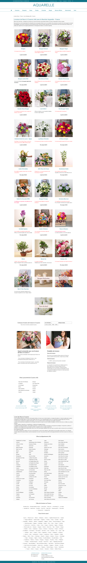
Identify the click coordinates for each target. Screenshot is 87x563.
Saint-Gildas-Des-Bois (63, 442)
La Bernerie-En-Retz (33, 459)
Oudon (45, 464)
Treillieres (60, 487)
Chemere (18, 475)
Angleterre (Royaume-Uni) (54, 517)
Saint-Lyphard (61, 452)
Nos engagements (34, 556)
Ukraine (32, 548)
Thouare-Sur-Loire (62, 485)
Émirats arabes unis (27, 527)
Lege (30, 495)
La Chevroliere (32, 470)
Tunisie (55, 547)
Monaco (56, 536)
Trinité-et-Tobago (49, 547)
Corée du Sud (27, 525)
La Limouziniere (32, 473)
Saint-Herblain (21, 388)
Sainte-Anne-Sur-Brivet (63, 475)
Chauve (17, 473)
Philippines (61, 539)
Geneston (18, 497)
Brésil (63, 521)
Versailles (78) (47, 510)
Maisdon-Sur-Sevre (48, 444)
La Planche (31, 478)
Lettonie (26, 534)
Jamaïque (26, 532)
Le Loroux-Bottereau (33, 488)
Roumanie (25, 543)
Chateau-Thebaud (20, 470)
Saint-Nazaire (61, 464)
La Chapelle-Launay (33, 466)
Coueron (33, 16)
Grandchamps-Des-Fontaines (35, 442)
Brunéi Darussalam (28, 523)
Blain (17, 452)
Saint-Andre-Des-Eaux (49, 494)
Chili (49, 523)
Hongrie (56, 528)
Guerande (31, 447)
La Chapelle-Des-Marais (34, 463)
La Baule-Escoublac (33, 457)
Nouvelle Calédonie (46, 538)
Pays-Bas (52, 539)
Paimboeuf (46, 466)
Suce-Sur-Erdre (61, 483)
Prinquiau (46, 482)
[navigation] (17, 10)
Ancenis (18, 442)
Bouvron (18, 461)
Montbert (46, 452)
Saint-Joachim (61, 449)
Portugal (40, 541)
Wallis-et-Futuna (58, 548)
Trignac (59, 488)
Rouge (45, 488)
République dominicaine (58, 541)
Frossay (17, 495)
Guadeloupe (35, 528)
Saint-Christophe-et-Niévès (42, 543)
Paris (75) (43, 508)
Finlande (57, 527)
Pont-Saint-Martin (48, 473)
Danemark (51, 525)
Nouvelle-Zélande (55, 538)
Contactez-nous (53, 1)
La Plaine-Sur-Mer (32, 476)
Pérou (56, 539)
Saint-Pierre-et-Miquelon (59, 543)
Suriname (33, 547)
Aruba (52, 519)
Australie (56, 519)
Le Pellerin (20, 383)
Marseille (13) (26, 508)
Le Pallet (30, 490)
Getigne (17, 499)
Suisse (29, 547)
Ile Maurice (61, 528)
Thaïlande (43, 547)
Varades (60, 492)
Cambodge (40, 523)
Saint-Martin (51, 543)
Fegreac (17, 494)
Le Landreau (31, 487)
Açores (24, 517)
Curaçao (46, 525)
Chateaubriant (19, 471)
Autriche (61, 519)
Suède (25, 547)
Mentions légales (44, 554)
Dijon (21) (49, 506)
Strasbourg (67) (55, 508)
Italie (63, 530)
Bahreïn (35, 521)
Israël (60, 530)
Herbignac (31, 451)
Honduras (45, 528)
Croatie (38, 525)
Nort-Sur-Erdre (47, 459)
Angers (34, 392)
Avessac (18, 445)
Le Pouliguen (31, 494)
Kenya (39, 532)
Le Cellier (31, 483)
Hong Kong (51, 528)
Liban (30, 534)
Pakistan (32, 539)
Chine (52, 523)
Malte (29, 536)
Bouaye (34, 381)
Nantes (34, 390)
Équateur (34, 527)
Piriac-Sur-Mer (47, 470)
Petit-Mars (46, 468)
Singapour (51, 545)
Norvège (40, 538)
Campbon (18, 464)
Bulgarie (34, 523)
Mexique (47, 536)
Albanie (36, 517)
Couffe (17, 483)
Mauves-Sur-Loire (48, 447)
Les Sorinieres (32, 497)
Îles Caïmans (32, 530)
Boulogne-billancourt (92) (35, 506)
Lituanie (41, 534)
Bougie (50, 10)
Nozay (45, 461)
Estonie (44, 527)
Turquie (27, 548)
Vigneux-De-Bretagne (62, 497)
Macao (51, 534)
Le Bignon (31, 482)
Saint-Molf (60, 463)
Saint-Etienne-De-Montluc (23, 390)
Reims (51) (48, 508)
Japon (31, 532)
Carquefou (18, 466)
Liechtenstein (35, 534)
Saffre (45, 490)
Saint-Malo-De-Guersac (63, 454)
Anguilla (62, 517)
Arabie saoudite (36, 519)
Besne (17, 451)
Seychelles (46, 545)
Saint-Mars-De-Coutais (63, 456)
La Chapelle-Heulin (33, 464)
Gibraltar (25, 528)
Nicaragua (31, 538)
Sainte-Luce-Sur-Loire (63, 476)
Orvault (34, 387)
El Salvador (61, 525)
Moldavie (52, 536)
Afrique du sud (30, 517)
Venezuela (46, 548)
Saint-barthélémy (32, 543)
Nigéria (35, 538)
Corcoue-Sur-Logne (20, 478)
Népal (26, 538)
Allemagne (41, 517)
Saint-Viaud (60, 473)
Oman (61, 538)
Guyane (40, 528)
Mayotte (42, 536)
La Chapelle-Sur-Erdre (33, 468)
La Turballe (31, 480)
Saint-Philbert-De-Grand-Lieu (64, 470)
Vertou (59, 494)
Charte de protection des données (47, 557)
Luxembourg (46, 534)
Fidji (53, 527)
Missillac (46, 451)
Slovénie (56, 545)
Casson (17, 468)
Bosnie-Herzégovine (57, 521)
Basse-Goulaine (19, 447)
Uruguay (36, 548)
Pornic (45, 476)
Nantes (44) (32, 508)
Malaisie (24, 536)
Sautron (20, 392)
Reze (45, 483)
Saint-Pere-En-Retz (62, 468)
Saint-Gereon (61, 440)
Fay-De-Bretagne (19, 492)
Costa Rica (33, 525)
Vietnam (51, 548)
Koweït (49, 532)
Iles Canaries (38, 530)
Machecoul (46, 442)
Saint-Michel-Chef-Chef (63, 461)
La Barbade (55, 532)
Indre (30, 454)
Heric (30, 452)
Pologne (26, 541)
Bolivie (50, 521)
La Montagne (21, 385)
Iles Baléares (25, 530)
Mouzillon (46, 456)
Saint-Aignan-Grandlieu (49, 492)
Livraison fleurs (16, 16)
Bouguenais (35, 385)
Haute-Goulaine (32, 449)
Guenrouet (31, 445)
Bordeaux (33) (26, 506)
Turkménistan (61, 547)
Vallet (59, 490)
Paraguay (41, 539)
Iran (56, 530)
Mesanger (46, 449)
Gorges (30, 440)
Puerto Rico (46, 541)
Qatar (51, 541)
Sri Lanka (61, 545)
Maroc (32, 536)
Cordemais (18, 480)
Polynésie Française (33, 541)
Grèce (30, 528)
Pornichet (46, 478)
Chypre (56, 523)
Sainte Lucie (40, 545)
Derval (17, 487)
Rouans (34, 388)
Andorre (46, 517)
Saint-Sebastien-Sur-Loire (63, 471)
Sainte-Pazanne (61, 478)
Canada (45, 523)
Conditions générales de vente (46, 556)
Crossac (17, 485)
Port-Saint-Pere (36, 383)
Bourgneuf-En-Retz (20, 457)
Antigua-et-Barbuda (28, 519)
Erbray (17, 490)
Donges (17, 488)
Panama (36, 539)
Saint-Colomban (47, 497)
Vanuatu (41, 548)
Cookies (42, 558)
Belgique (46, 521)
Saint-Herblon (61, 445)
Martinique (37, 536)
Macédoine (56, 534)
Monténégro (62, 536)
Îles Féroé (44, 530)
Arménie (47, 519)
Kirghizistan (44, 532)
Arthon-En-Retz (19, 444)
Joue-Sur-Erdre (32, 456)
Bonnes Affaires (58, 10)
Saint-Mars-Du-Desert (63, 457)
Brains (19, 387)
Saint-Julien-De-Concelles (63, 451)
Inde (48, 530)
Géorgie (62, 527)
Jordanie (35, 532)
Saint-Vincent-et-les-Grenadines (30, 545)
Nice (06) (38, 508)
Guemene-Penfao (32, 444)
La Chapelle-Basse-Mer (33, 461)
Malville (45, 445)
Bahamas (30, 521)
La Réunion (60, 532)
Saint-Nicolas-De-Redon (63, 466)
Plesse (45, 471)
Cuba (42, 525)
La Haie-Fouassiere (33, 471)
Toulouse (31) (40, 510)
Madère (61, 534)
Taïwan (38, 547)
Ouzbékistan (26, 539)
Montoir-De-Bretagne (48, 454)
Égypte (56, 525)
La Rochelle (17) (55, 506)
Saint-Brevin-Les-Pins (48, 495)
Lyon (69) (62, 506)
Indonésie (52, 530)
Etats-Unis (49, 527)
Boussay (18, 459)
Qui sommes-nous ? (35, 554)
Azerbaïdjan (25, 521)
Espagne (39, 527)
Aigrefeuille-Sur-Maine (21, 440)
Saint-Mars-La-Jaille (62, 459)
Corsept (17, 482)
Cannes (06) (43, 506)
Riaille (45, 485)
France (21, 16)
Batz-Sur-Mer (19, 449)
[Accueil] (11, 10)
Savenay (60, 482)
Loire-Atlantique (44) (27, 16)
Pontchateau (46, 475)
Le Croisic (31, 485)
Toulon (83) (61, 508)
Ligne (45, 440)
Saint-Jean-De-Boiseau (23, 381)
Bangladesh (41, 521)
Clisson (17, 476)
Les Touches (31, 499)
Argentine (43, 519)
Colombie (61, 523)
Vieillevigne (60, 495)
